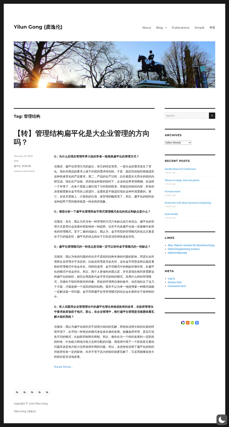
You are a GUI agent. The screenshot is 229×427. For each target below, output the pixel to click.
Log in (171, 278)
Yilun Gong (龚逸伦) (38, 27)
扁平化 (17, 166)
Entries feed (174, 282)
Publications (180, 27)
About (146, 27)
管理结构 (26, 166)
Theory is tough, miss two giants (182, 180)
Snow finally (171, 214)
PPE (16, 161)
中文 (212, 27)
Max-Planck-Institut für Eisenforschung (191, 245)
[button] (221, 419)
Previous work (172, 191)
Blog (159, 27)
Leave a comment (24, 171)
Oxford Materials (177, 252)
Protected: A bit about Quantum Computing (188, 202)
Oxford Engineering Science (184, 249)
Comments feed (177, 286)
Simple (199, 27)
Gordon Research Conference (180, 169)
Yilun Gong (41, 403)
